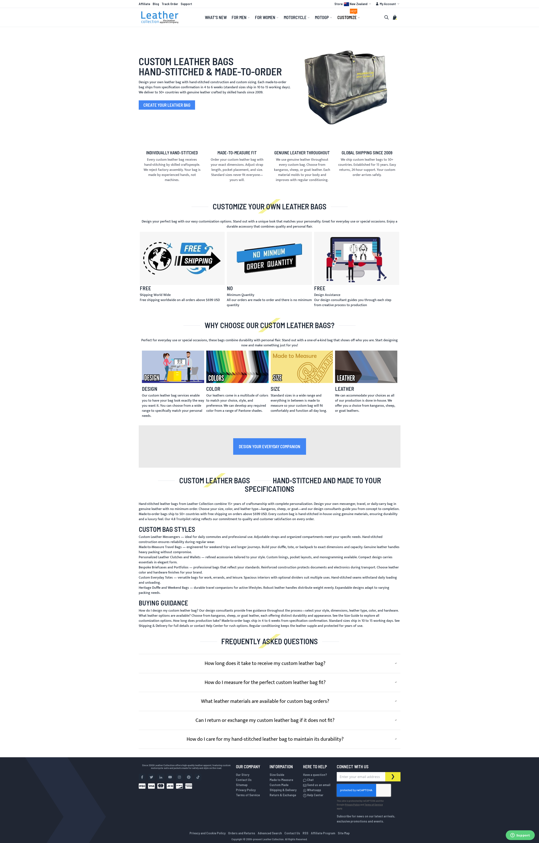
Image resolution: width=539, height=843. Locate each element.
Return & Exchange (283, 795)
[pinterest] (188, 777)
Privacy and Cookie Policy (208, 833)
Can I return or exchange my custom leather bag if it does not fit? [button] (265, 720)
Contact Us (244, 780)
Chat (310, 780)
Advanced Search (270, 833)
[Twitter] (151, 777)
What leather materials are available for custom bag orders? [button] (265, 701)
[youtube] (170, 777)
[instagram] (179, 777)
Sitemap (242, 785)
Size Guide (277, 775)
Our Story (242, 775)
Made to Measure (281, 780)
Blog (156, 4)
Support (186, 4)
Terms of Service (248, 795)
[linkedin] (160, 777)
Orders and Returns (241, 833)
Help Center (314, 795)
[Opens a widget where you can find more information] (520, 835)
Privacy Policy (246, 790)
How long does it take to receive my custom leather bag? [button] (265, 663)
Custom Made (279, 785)
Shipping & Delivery (283, 790)
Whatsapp (313, 790)
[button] (353, 3)
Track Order (170, 4)
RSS (305, 833)
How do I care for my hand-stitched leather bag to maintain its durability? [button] (265, 739)
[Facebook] (142, 777)
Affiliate (144, 4)
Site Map (344, 833)
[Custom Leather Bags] (345, 81)
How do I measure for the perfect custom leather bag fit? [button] (265, 682)
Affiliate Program (323, 833)
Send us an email (318, 785)
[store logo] (160, 17)
